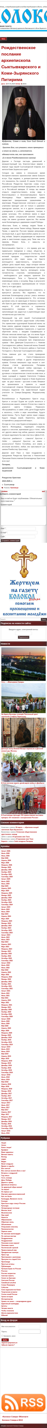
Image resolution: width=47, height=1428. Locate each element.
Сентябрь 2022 (7, 961)
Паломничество (7, 1229)
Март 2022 (5, 974)
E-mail (4, 532)
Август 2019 (5, 1047)
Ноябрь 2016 (6, 1124)
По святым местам (8, 1236)
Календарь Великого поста (11, 1199)
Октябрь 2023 (6, 930)
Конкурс (4, 1201)
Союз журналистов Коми (11, 1290)
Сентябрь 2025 (7, 877)
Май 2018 (4, 1082)
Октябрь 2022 (6, 958)
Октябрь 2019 (6, 1042)
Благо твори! (6, 1147)
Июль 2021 (5, 993)
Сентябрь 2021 (7, 988)
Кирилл (4, 841)
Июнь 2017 (5, 1107)
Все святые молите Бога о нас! (13, 1171)
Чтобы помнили (7, 1311)
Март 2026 (5, 863)
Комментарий (6, 505)
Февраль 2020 (6, 1033)
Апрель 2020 (6, 1028)
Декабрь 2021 (6, 982)
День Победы (6, 1180)
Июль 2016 (5, 1133)
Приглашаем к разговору (11, 1257)
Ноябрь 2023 (6, 928)
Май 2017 (4, 1110)
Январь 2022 (6, 979)
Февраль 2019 (6, 1061)
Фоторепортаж (7, 1299)
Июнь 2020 (5, 1023)
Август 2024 (5, 907)
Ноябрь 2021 (6, 984)
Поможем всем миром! (10, 1243)
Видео (3, 1161)
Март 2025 (5, 891)
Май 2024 (4, 914)
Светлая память (7, 1276)
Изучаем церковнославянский (13, 1194)
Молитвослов (6, 1213)
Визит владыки (7, 1164)
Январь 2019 (6, 1063)
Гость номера (6, 1178)
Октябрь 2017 (6, 1098)
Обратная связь (7, 1222)
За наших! (5, 1189)
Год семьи (5, 1175)
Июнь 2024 (5, 912)
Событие (4, 1287)
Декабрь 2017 (6, 1093)
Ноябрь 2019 (6, 1040)
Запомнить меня (9, 1336)
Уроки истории (7, 1297)
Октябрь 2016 (6, 1126)
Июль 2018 (5, 1077)
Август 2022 (5, 963)
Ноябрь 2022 (6, 956)
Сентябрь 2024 (7, 905)
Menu (3, 39)
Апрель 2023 (6, 944)
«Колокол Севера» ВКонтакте (15, 1417)
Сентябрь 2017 (7, 1100)
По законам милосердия (10, 1234)
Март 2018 (5, 1086)
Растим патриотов (8, 1273)
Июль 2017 (5, 1105)
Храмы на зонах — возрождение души (16, 1301)
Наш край (5, 1215)
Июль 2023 (5, 937)
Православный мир (9, 1250)
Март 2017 (5, 1114)
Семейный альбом (8, 1283)
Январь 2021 (6, 1007)
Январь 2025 (6, 895)
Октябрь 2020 (6, 1014)
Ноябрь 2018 (6, 1068)
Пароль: (4, 1332)
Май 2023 (4, 942)
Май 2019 (4, 1054)
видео (3, 1159)
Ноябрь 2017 (6, 1096)
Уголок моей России (9, 1294)
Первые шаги (6, 1231)
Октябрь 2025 (6, 874)
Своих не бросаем (8, 1278)
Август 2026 (5, 851)
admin (24, 84)
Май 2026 (4, 858)
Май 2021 (4, 998)
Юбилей (4, 1315)
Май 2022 (4, 970)
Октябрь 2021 (6, 986)
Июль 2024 (5, 909)
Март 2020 (5, 1030)
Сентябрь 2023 (7, 933)
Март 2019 (5, 1058)
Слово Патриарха (8, 1285)
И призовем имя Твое (21, 837)
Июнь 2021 (5, 996)
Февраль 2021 (6, 1005)
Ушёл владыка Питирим (23, 841)
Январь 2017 (6, 1119)
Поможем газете (7, 1245)
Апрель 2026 (6, 860)
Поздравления (7, 1238)
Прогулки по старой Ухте (11, 1259)
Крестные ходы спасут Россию (13, 1203)
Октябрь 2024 (6, 902)
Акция (3, 1143)
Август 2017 (5, 1103)
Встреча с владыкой (9, 1173)
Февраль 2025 (6, 893)
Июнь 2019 (5, 1051)
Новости (4, 1217)
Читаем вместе (7, 1308)
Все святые (5, 1168)
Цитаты (4, 1306)
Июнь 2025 (5, 884)
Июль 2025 (5, 881)
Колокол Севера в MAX (12, 1420)
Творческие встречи (9, 1292)
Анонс (3, 1145)
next (44, 491)
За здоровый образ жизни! (11, 1187)
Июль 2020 (5, 1021)
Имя (3, 528)
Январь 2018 (6, 1091)
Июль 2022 (5, 965)
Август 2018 (5, 1075)
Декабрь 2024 (6, 898)
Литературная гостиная (10, 1208)
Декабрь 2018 (6, 1065)
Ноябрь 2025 (6, 872)
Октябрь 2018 (6, 1070)
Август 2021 (5, 991)
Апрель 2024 (6, 916)
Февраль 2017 (6, 1117)
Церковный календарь (10, 1304)
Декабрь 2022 (6, 953)
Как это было (6, 1196)
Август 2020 (5, 1019)
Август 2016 (5, 1131)
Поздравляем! (6, 1241)
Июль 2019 (5, 1049)
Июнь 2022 (5, 968)
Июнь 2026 (5, 856)
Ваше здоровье (7, 1152)
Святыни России (7, 1280)
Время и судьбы (7, 1166)
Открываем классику (9, 1227)
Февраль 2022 (6, 977)
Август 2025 (5, 879)
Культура (4, 1206)
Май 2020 (4, 1026)
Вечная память (7, 1154)
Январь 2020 (6, 1035)
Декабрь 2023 (6, 926)
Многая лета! (6, 1210)
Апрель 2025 (6, 888)
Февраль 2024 (6, 921)
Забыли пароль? (8, 1345)
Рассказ (4, 1271)
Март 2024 (5, 919)
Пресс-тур (5, 1255)
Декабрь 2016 (6, 1121)
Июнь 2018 (5, 1079)
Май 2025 (4, 886)
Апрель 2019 (6, 1056)
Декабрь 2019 (6, 1037)
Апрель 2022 (6, 972)
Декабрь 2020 (6, 1009)
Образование (6, 1220)
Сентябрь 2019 (7, 1044)
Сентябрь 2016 (7, 1128)
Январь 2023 (6, 951)
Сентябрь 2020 (7, 1016)
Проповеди (14, 488)
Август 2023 (5, 935)
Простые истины (7, 1264)
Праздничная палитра (9, 1252)
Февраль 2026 (6, 865)
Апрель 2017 (6, 1112)
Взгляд (4, 1157)
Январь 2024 (6, 923)
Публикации (6, 1266)
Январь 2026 (6, 867)
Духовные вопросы (9, 1185)
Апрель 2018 (6, 1084)
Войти (5, 1340)
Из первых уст (6, 1192)
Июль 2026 (5, 853)
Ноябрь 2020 (6, 1012)
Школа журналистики (9, 1313)
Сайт (3, 536)
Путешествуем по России (11, 1269)
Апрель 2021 (6, 1000)
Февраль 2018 (6, 1089)
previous (4, 491)
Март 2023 (5, 947)
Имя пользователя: (8, 1326)
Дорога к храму (7, 1182)
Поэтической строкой (9, 1248)
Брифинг (4, 1150)
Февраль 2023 (6, 949)
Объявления (6, 1224)
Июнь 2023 (5, 939)
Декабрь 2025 (6, 870)
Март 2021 (5, 1002)
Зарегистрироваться (9, 1343)
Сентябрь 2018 (7, 1072)
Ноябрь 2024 (6, 900)
